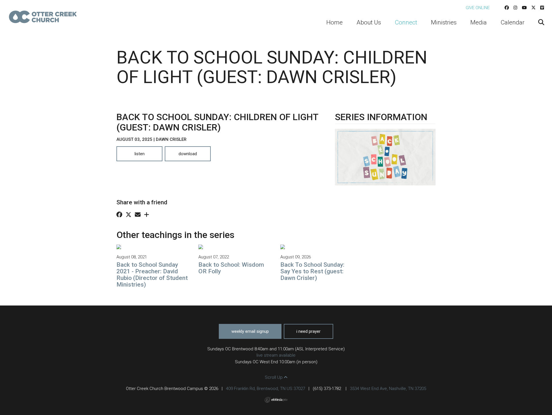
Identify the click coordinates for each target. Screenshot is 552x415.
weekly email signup (250, 331)
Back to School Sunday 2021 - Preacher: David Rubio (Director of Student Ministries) (152, 274)
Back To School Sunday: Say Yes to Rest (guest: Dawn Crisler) (312, 271)
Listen (140, 153)
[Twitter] (533, 7)
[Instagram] (515, 7)
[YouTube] (524, 7)
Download (188, 153)
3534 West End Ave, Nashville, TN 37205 (388, 388)
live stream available (276, 355)
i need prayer (308, 331)
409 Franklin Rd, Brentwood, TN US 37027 (265, 388)
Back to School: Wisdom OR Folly (231, 268)
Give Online (478, 7)
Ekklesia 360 (276, 400)
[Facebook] (507, 7)
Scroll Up (274, 377)
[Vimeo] (542, 7)
